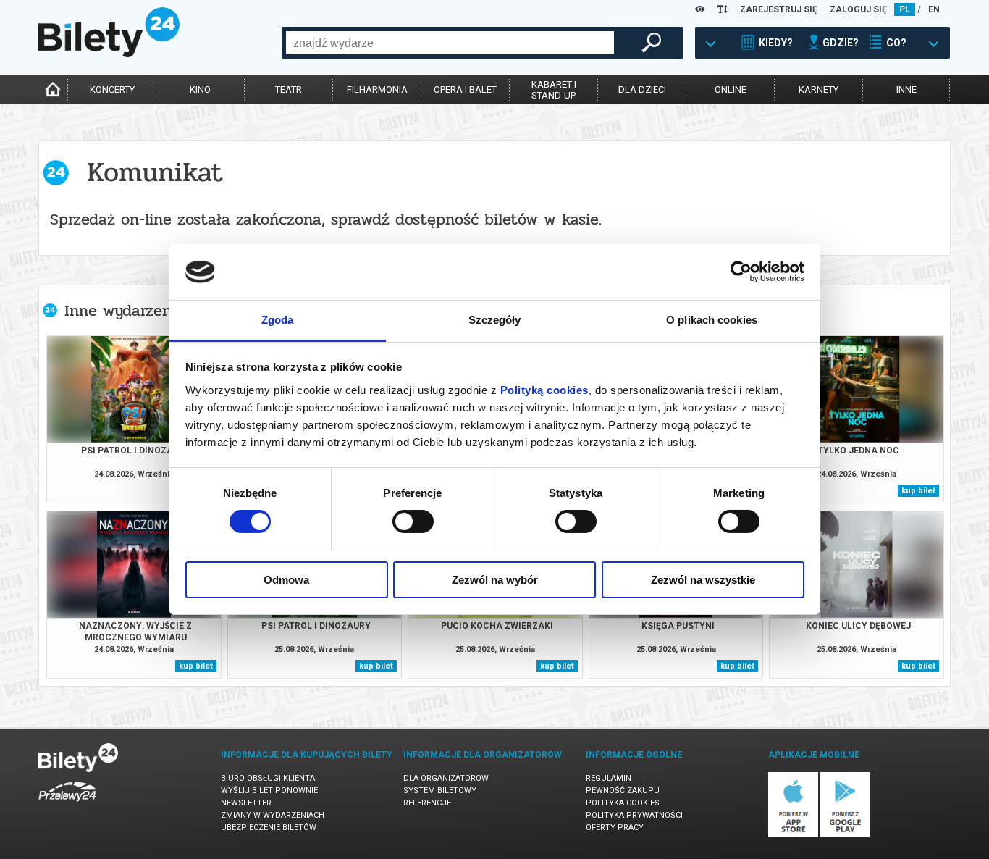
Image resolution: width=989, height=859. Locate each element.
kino (200, 89)
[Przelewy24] (67, 804)
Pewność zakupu (623, 790)
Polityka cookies (623, 803)
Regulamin (608, 778)
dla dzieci (642, 89)
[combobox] (450, 43)
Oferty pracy (615, 827)
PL (904, 9)
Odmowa (286, 580)
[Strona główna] (109, 53)
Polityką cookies (544, 390)
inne (906, 89)
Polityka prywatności (634, 815)
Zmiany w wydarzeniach (272, 815)
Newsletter (246, 803)
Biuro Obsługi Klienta (268, 778)
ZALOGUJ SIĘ (858, 9)
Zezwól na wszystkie (703, 580)
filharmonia (377, 89)
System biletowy (439, 790)
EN (934, 9)
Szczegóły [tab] (494, 320)
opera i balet (465, 89)
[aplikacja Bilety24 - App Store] (793, 834)
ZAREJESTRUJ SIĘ (778, 9)
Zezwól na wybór (495, 580)
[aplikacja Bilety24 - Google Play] (845, 834)
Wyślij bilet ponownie (269, 790)
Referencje (427, 803)
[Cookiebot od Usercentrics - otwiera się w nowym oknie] (741, 271)
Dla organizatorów (446, 778)
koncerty (112, 89)
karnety (818, 89)
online (730, 89)
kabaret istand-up (553, 90)
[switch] (413, 521)
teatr (288, 89)
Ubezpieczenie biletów (268, 827)
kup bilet (918, 490)
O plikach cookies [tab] (711, 320)
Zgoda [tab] (277, 320)
